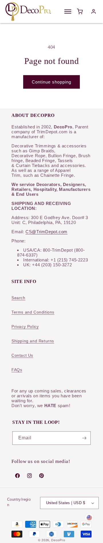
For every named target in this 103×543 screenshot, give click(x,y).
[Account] (93, 11)
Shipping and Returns (32, 341)
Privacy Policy (25, 326)
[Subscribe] (84, 438)
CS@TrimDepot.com (46, 231)
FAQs (16, 369)
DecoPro (58, 540)
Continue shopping (51, 81)
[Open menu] (67, 11)
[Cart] (80, 11)
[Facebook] (17, 476)
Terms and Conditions (32, 312)
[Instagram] (29, 476)
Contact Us (22, 355)
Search (18, 297)
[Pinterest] (41, 476)
